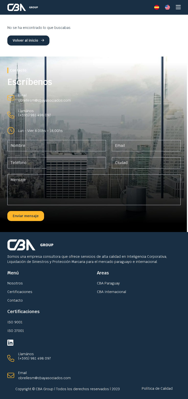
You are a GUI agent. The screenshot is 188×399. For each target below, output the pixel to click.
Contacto (15, 300)
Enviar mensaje (26, 216)
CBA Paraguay (108, 283)
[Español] (156, 7)
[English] (167, 7)
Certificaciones (19, 292)
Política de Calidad (157, 388)
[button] (178, 8)
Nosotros (15, 283)
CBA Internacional (111, 292)
